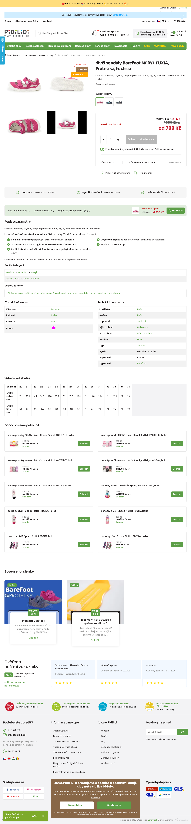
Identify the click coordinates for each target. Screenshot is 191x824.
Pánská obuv (102, 46)
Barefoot (141, 363)
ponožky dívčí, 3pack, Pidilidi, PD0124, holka (124, 536)
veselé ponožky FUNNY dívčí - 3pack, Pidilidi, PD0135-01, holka (41, 460)
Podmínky (182, 9)
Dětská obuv (14, 46)
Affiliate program (110, 752)
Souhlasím (114, 805)
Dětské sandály (46, 55)
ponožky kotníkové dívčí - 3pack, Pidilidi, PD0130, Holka (130, 485)
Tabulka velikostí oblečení (66, 741)
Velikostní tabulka (43, 210)
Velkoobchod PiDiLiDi (111, 746)
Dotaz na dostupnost (141, 139)
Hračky (135, 46)
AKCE (147, 46)
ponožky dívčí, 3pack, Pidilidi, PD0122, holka (31, 536)
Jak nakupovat (60, 730)
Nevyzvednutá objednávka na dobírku (68, 765)
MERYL (54, 321)
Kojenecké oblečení (59, 46)
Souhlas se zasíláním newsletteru (161, 739)
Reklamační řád (61, 757)
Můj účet (182, 21)
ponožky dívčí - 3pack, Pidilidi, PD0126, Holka (32, 510)
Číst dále (33, 637)
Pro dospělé (120, 46)
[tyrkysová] (109, 101)
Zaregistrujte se (121, 14)
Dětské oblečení (35, 46)
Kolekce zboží (108, 763)
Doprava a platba (62, 736)
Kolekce (10, 272)
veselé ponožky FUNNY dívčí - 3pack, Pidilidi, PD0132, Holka (39, 485)
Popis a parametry (17, 210)
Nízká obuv (142, 327)
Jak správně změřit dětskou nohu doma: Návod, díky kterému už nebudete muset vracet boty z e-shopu (65, 293)
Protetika (22, 272)
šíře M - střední (145, 333)
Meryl (34, 272)
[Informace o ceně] (179, 123)
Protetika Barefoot (33, 621)
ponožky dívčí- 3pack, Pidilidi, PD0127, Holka (124, 510)
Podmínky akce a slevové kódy (69, 772)
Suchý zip (142, 321)
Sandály (141, 345)
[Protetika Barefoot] (33, 602)
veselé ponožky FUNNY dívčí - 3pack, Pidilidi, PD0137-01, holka (41, 435)
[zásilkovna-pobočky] (152, 789)
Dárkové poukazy (110, 757)
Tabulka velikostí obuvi (65, 746)
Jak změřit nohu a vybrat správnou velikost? (95, 621)
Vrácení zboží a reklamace (67, 752)
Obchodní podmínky (26, 21)
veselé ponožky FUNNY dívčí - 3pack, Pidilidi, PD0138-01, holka (134, 435)
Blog (103, 741)
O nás (7, 21)
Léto (139, 339)
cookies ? (95, 797)
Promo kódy (177, 46)
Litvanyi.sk (152, 820)
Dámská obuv (83, 46)
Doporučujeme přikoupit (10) (73, 210)
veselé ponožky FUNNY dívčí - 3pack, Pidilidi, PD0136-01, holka (134, 460)
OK (182, 732)
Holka (54, 315)
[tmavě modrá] (119, 101)
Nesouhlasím (76, 805)
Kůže (139, 309)
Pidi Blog (12, 585)
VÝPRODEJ (160, 46)
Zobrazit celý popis (105, 84)
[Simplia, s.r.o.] (182, 819)
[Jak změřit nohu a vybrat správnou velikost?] (95, 602)
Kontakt (47, 21)
